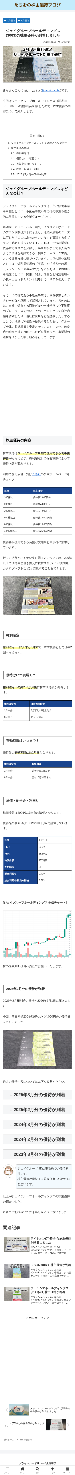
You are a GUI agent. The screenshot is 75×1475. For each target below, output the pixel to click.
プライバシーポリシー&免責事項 (37, 1463)
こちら (36, 474)
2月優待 (11, 20)
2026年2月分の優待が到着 (31, 174)
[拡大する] (67, 581)
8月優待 (25, 20)
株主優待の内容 (20, 148)
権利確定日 (22, 153)
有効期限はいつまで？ (29, 163)
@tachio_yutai (51, 90)
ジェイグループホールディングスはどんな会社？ (39, 142)
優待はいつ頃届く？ (27, 158)
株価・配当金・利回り (29, 169)
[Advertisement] (37, 393)
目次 (32, 135)
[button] (67, 842)
